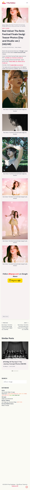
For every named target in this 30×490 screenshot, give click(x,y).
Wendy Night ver (13, 61)
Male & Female (5, 405)
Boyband (11, 402)
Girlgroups (4, 398)
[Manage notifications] (27, 487)
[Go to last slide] (4, 355)
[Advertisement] (15, 299)
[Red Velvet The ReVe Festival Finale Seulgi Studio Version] (15, 186)
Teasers (7, 28)
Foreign (13, 392)
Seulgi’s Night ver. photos (16, 65)
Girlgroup (6, 402)
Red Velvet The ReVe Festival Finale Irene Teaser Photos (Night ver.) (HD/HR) (23, 326)
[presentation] (15, 350)
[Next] (26, 355)
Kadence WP (15, 486)
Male (9, 392)
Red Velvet (5, 316)
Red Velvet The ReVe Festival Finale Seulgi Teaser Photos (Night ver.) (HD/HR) (7, 326)
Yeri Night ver (8, 57)
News (3, 28)
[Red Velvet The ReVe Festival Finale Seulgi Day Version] (15, 89)
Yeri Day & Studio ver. (17, 57)
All (2, 392)
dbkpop (6, 366)
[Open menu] (27, 3)
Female (5, 392)
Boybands (10, 398)
